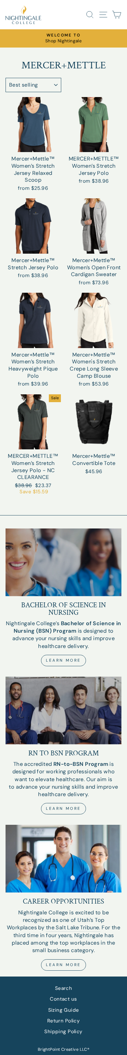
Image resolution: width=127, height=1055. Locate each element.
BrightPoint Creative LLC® (63, 1049)
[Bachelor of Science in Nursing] (63, 562)
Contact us (63, 999)
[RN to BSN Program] (63, 710)
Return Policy (63, 1021)
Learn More (63, 660)
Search (63, 988)
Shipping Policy (63, 1031)
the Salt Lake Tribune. (73, 927)
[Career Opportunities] (63, 859)
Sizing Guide (63, 1010)
